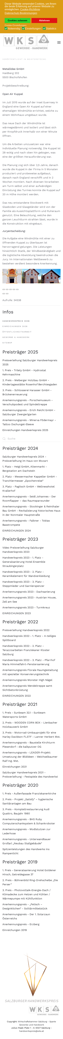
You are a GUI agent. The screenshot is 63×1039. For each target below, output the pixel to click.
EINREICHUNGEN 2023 (16, 613)
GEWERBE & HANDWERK (16, 337)
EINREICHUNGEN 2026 (15, 326)
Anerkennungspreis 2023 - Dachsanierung (28, 591)
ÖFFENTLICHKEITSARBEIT (17, 332)
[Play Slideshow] (17, 289)
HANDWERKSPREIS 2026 (16, 321)
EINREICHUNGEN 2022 (16, 695)
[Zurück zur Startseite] (26, 42)
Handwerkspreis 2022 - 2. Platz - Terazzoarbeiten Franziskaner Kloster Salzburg (26, 650)
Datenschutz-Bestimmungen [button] (21, 13)
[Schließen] (3, 289)
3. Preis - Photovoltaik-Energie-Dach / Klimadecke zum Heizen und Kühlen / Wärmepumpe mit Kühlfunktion (26, 894)
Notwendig (14, 28)
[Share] (7, 289)
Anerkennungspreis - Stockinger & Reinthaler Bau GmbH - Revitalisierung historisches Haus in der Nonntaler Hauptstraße (31, 510)
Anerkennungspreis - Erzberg (20, 924)
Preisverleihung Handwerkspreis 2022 (25, 630)
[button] (59, 42)
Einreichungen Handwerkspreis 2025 (25, 430)
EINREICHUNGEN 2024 (16, 530)
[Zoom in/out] (14, 289)
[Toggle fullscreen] (10, 289)
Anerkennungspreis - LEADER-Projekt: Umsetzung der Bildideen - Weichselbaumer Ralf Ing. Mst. (30, 756)
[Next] (7, 293)
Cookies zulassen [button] (17, 20)
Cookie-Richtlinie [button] (30, 9)
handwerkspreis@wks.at (31, 1031)
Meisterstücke (36, 59)
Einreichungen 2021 (14, 766)
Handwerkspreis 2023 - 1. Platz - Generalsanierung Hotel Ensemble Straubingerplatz (23, 562)
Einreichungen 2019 (14, 930)
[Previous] (3, 293)
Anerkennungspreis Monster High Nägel (27, 680)
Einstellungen (33, 28)
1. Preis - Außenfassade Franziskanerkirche (29, 793)
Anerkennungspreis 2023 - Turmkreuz (26, 607)
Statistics (51, 28)
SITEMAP (7, 343)
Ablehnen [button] (44, 20)
